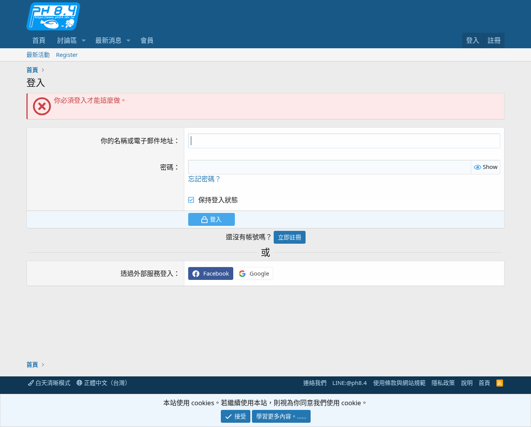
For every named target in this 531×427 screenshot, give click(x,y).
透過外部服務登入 (147, 273)
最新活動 (38, 54)
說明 (467, 383)
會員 (147, 40)
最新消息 (108, 40)
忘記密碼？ (204, 178)
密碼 (166, 167)
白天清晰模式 (52, 383)
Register (67, 54)
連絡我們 (315, 383)
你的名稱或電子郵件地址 (137, 140)
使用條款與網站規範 (399, 383)
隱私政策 (443, 383)
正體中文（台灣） (106, 383)
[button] (83, 40)
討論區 (67, 40)
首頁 (38, 40)
